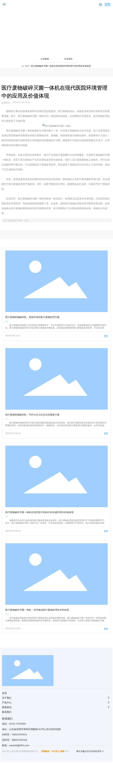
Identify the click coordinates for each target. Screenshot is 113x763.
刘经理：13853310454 (14, 734)
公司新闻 (45, 59)
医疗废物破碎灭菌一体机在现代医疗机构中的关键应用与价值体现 (39, 512)
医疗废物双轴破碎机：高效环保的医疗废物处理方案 (32, 317)
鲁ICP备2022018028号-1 (90, 751)
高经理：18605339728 (14, 739)
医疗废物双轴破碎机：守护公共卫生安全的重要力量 (32, 414)
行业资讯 (68, 59)
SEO (67, 751)
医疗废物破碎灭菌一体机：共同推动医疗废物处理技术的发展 (37, 610)
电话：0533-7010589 (14, 723)
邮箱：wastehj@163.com (15, 745)
